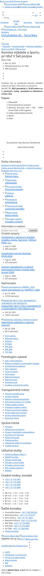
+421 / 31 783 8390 (21, 528)
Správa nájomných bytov (15, 415)
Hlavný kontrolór (12, 437)
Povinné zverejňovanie (14, 394)
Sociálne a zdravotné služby (17, 385)
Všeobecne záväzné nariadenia (18, 443)
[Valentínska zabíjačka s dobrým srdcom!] (19, 319)
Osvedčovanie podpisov (15, 366)
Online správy (7, 168)
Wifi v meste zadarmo (14, 468)
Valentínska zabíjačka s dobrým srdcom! (17, 324)
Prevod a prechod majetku (16, 410)
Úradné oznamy (12, 445)
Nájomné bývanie (12, 377)
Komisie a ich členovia (14, 435)
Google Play (28, 539)
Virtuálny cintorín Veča (14, 465)
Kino (12, 171)
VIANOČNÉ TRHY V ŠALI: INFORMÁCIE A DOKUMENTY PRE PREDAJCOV (21, 307)
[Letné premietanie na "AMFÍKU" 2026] (18, 287)
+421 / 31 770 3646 (22, 523)
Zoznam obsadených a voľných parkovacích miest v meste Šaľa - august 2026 (18, 269)
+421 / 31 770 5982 (13, 482)
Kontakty (39, 7)
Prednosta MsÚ (11, 440)
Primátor (9, 427)
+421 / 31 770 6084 (21, 526)
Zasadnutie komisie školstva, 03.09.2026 (16, 255)
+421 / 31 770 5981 (13, 479)
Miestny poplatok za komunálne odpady (22, 363)
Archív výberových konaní (16, 413)
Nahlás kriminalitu (12, 7)
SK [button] (36, 15)
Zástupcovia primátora (14, 429)
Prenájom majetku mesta (16, 407)
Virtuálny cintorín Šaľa (14, 462)
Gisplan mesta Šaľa (13, 460)
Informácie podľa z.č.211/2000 (18, 402)
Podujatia (5, 171)
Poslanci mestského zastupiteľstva (19, 432)
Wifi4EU (8, 470)
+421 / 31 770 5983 (13, 485)
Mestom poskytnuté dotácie (17, 399)
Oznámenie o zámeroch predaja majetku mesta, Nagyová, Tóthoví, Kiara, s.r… (19, 240)
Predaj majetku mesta (14, 404)
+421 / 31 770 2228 (29, 520)
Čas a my (18, 171)
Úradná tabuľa (18, 46)
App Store (14, 546)
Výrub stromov (11, 371)
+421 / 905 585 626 (29, 512)
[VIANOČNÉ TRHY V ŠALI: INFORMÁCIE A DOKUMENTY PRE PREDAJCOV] (22, 302)
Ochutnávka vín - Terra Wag (19, 35)
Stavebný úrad (11, 382)
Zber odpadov (11, 369)
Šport (24, 165)
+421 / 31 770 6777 (27, 515)
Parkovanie (10, 374)
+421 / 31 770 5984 (13, 487)
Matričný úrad (11, 379)
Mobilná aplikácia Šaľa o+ (15, 454)
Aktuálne (5, 165)
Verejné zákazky (12, 396)
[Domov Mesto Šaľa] (22, 26)
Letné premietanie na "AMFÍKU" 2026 (20, 289)
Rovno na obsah (7, 1)
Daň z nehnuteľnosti (13, 361)
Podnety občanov (27, 7)
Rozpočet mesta (12, 418)
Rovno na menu (21, 1)
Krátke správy (33, 165)
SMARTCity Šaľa (11, 457)
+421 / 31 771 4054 (25, 518)
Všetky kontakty (12, 531)
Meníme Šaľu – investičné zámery (28, 168)
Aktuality (6, 46)
